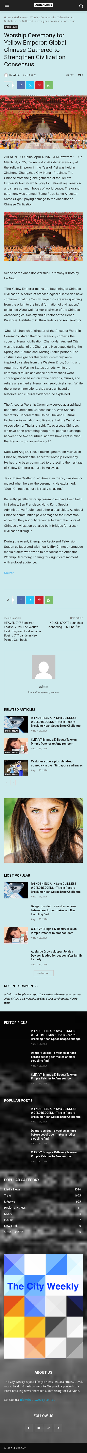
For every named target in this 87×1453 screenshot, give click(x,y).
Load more (42, 973)
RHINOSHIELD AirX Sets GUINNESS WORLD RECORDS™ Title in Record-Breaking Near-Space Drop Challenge (56, 721)
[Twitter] (30, 85)
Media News (21, 17)
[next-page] (13, 782)
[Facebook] (21, 85)
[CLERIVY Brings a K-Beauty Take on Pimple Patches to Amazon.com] (16, 746)
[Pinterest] (39, 85)
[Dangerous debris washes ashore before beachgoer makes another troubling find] (16, 912)
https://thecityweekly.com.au (43, 692)
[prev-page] (6, 782)
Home (7, 17)
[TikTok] (48, 1428)
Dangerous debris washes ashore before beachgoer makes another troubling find (53, 910)
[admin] (6, 75)
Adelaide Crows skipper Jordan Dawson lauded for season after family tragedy (56, 955)
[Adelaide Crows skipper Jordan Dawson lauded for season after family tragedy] (16, 958)
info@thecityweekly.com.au (37, 1400)
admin (16, 74)
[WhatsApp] (49, 85)
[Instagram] (38, 1428)
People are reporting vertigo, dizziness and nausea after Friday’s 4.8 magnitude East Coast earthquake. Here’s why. (42, 998)
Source (9, 573)
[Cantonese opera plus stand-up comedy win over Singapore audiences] (16, 768)
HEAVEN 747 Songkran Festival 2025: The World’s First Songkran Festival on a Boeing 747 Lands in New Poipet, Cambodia (22, 631)
